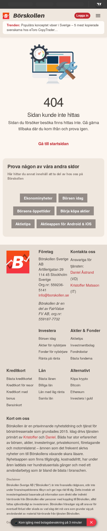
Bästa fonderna (81, 358)
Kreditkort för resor (19, 385)
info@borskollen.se (54, 295)
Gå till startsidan (53, 143)
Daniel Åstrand (82, 272)
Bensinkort (14, 404)
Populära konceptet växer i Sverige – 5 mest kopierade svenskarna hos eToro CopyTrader (53, 27)
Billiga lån (46, 385)
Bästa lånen (47, 378)
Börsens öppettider (34, 210)
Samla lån (46, 398)
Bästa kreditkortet (19, 378)
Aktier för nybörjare (52, 345)
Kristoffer (30, 436)
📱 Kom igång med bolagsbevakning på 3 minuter (48, 522)
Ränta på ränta (49, 358)
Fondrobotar (79, 351)
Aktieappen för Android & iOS (66, 223)
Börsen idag (72, 198)
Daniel (50, 436)
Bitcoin (75, 385)
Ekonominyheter (38, 198)
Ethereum (77, 391)
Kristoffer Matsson (84, 285)
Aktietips (23, 223)
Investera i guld (81, 398)
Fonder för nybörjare (53, 351)
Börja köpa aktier (75, 210)
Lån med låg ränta (51, 391)
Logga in (82, 15)
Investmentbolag (82, 345)
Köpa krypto (79, 378)
